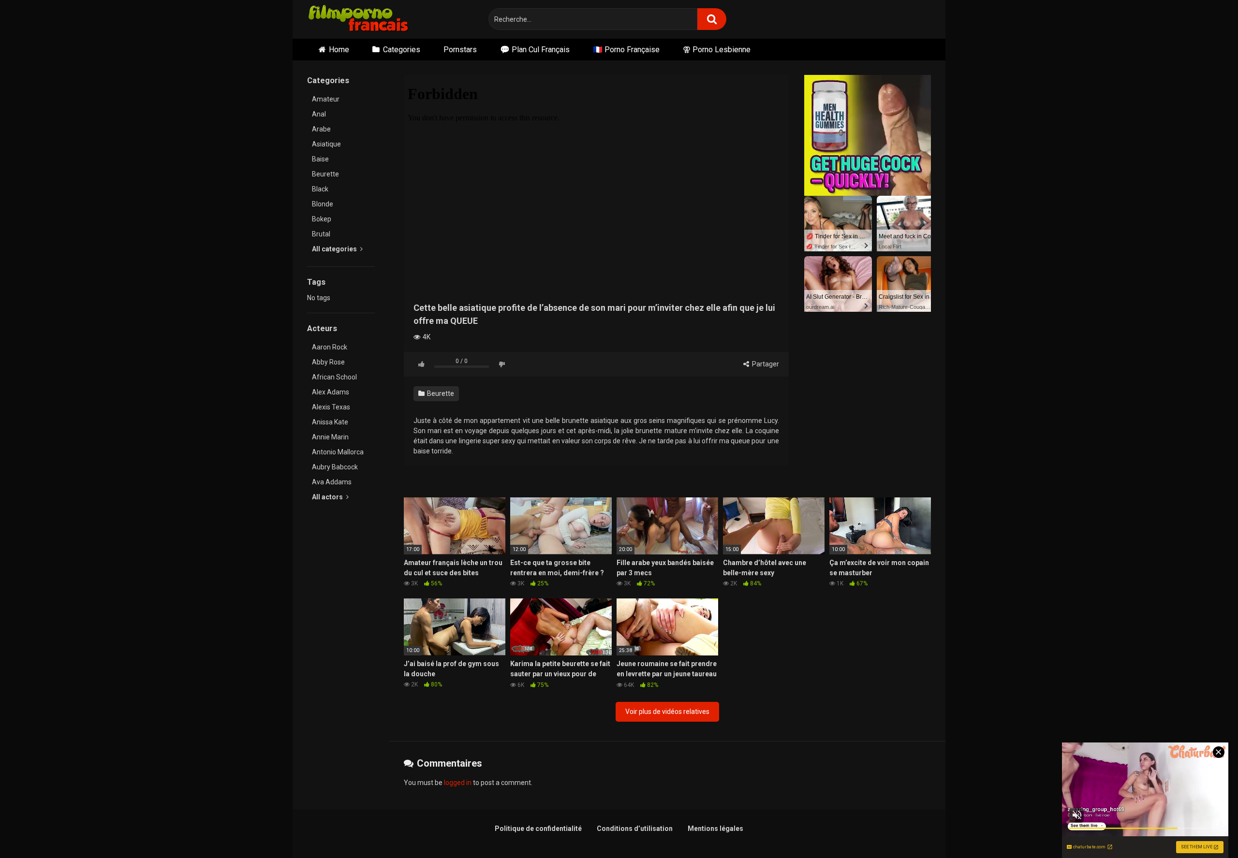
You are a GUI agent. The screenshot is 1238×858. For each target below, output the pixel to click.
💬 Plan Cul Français (535, 49)
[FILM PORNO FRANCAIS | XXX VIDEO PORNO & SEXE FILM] (358, 19)
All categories (335, 249)
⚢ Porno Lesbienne (717, 49)
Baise (320, 159)
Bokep (321, 219)
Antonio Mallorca (338, 452)
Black (320, 189)
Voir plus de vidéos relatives (667, 711)
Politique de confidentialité (538, 828)
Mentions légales (715, 828)
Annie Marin (330, 437)
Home (339, 49)
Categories (401, 49)
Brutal (321, 234)
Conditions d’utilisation (635, 828)
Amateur (325, 99)
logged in (458, 782)
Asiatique (326, 144)
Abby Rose (328, 362)
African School (334, 377)
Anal (319, 114)
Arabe (321, 129)
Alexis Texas (331, 407)
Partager (765, 364)
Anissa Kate (330, 422)
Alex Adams (330, 392)
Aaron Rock (329, 347)
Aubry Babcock (335, 467)
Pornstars (460, 49)
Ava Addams (332, 482)
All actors (328, 497)
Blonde (322, 204)
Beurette (325, 174)
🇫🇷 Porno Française (626, 49)
